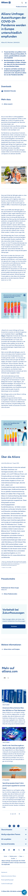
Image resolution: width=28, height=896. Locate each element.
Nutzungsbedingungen (7, 880)
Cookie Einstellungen (7, 883)
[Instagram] (9, 850)
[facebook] (14, 826)
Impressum (4, 872)
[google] (9, 826)
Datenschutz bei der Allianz (8, 876)
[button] (22, 3)
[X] (19, 850)
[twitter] (18, 826)
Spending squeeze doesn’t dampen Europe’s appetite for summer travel (13, 785)
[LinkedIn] (14, 850)
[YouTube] (24, 850)
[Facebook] (4, 850)
